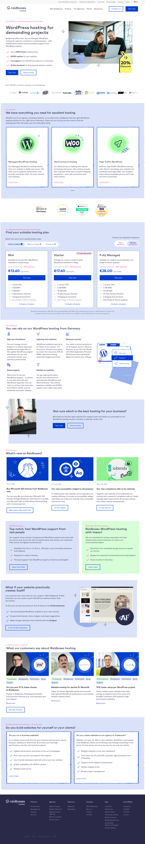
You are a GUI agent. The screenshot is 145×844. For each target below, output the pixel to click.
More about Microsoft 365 (20, 510)
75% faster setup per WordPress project (115, 687)
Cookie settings (110, 828)
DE (55, 836)
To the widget (60, 508)
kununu (126, 815)
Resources (98, 9)
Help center (109, 809)
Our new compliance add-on (110, 489)
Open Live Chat (18, 567)
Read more (10, 703)
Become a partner (55, 817)
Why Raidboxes (56, 9)
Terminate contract (111, 815)
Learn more (13, 182)
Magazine (71, 806)
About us (89, 809)
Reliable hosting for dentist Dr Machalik (70, 687)
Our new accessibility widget (65, 489)
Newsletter (71, 809)
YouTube (126, 812)
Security (33, 815)
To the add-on (105, 508)
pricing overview (63, 120)
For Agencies (79, 9)
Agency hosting (54, 806)
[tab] (15, 244)
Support (33, 812)
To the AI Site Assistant (18, 628)
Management (35, 809)
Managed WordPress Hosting (22, 161)
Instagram (127, 806)
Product (68, 9)
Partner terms (54, 819)
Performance (35, 806)
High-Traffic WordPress (110, 161)
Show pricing (28, 72)
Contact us (116, 9)
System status (110, 812)
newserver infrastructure (47, 349)
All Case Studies (15, 710)
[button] (21, 244)
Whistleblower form (112, 820)
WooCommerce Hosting (65, 161)
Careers (89, 812)
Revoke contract (110, 817)
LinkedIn (126, 809)
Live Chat (108, 806)
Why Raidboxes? (92, 806)
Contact (89, 815)
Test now (132, 9)
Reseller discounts (55, 809)
